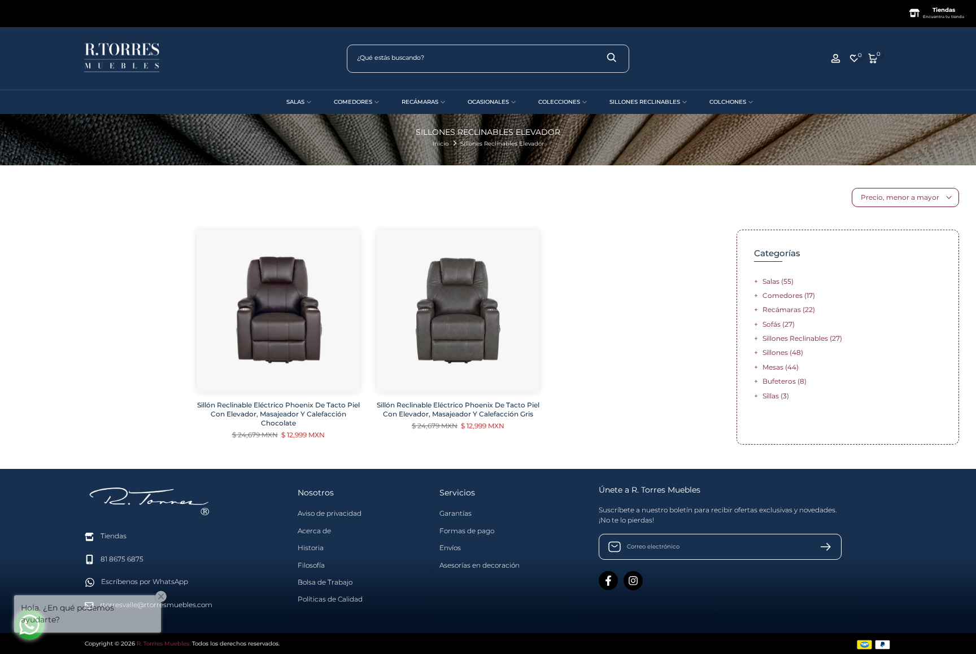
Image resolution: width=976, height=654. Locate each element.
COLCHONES (727, 102)
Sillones (782, 352)
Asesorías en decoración (479, 564)
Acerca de (314, 530)
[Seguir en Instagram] (633, 580)
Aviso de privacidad (329, 513)
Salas (778, 281)
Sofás (778, 324)
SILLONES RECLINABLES (644, 102)
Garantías (455, 513)
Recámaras (788, 309)
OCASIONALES (488, 102)
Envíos (450, 547)
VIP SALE (251, 102)
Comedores (788, 295)
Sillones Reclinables (802, 338)
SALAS (295, 102)
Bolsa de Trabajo (325, 582)
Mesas (780, 367)
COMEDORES (353, 102)
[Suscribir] (821, 547)
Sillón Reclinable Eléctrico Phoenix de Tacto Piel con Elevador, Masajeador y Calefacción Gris (458, 409)
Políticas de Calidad (330, 599)
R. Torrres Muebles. (163, 643)
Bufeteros (784, 381)
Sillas (775, 396)
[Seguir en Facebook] (608, 580)
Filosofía (311, 564)
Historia (311, 547)
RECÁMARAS (420, 102)
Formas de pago (466, 530)
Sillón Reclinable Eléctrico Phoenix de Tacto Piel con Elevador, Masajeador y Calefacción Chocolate (278, 414)
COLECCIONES (559, 102)
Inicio (440, 143)
